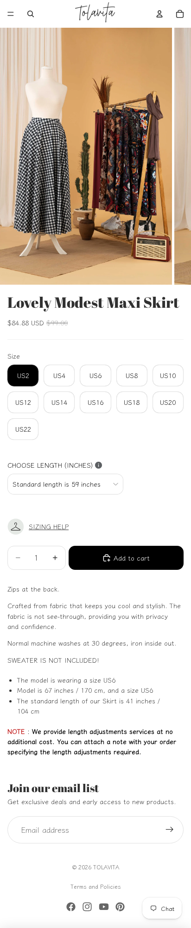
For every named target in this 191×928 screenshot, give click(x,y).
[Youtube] (103, 906)
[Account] (159, 14)
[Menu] (10, 13)
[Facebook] (70, 906)
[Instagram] (87, 906)
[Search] (30, 14)
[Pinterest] (120, 906)
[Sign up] (169, 830)
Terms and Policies (95, 886)
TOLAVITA (106, 867)
